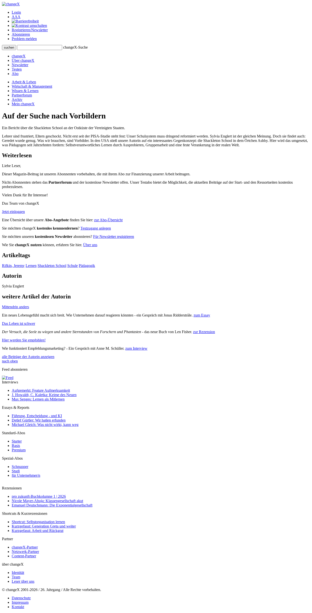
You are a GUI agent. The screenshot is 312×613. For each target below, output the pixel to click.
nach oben (10, 361)
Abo (15, 74)
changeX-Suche (75, 47)
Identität (18, 573)
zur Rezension (204, 332)
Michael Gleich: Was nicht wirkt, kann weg (45, 425)
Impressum (20, 602)
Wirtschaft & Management (32, 86)
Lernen (31, 266)
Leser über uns (23, 581)
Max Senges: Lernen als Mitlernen (38, 399)
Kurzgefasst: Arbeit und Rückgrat (37, 530)
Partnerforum (22, 95)
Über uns (90, 245)
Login (16, 12)
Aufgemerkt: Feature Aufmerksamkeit (41, 390)
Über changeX (23, 60)
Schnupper (20, 467)
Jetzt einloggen (13, 212)
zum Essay (202, 315)
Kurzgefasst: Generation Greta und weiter (44, 526)
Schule (72, 266)
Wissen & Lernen (25, 91)
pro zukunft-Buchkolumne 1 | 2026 (39, 496)
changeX (19, 56)
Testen (17, 69)
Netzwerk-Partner (25, 552)
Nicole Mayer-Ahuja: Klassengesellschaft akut (47, 501)
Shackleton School (52, 266)
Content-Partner (24, 556)
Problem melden (24, 39)
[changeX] (11, 4)
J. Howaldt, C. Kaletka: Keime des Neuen (44, 395)
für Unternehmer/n (26, 475)
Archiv (17, 99)
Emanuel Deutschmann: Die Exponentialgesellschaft (52, 505)
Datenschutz (21, 598)
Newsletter (20, 65)
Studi (16, 471)
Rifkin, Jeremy (13, 266)
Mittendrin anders (15, 307)
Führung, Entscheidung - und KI (37, 416)
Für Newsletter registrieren (113, 236)
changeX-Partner (25, 547)
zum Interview (136, 348)
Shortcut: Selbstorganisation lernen (38, 522)
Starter (17, 441)
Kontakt (18, 607)
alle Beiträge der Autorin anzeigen (28, 357)
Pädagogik (87, 266)
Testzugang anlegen (95, 228)
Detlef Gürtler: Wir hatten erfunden (39, 420)
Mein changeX (23, 104)
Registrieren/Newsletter (30, 30)
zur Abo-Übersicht (108, 220)
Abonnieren (21, 34)
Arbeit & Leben (24, 82)
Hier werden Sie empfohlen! (24, 340)
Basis (16, 446)
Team (16, 577)
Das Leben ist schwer (18, 323)
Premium (19, 450)
